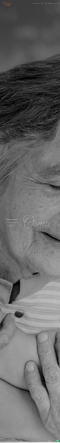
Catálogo (42, 3)
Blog (55, 3)
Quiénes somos (37, 3)
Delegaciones (51, 3)
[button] (43, 3)
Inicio (33, 3)
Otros (46, 3)
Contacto (58, 3)
